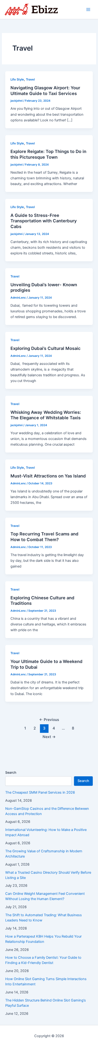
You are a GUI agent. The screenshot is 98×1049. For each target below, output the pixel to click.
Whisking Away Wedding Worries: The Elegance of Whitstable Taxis (45, 415)
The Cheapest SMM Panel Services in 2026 (40, 792)
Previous (49, 719)
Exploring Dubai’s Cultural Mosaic (45, 348)
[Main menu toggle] (88, 9)
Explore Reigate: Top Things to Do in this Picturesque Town (48, 154)
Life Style (17, 79)
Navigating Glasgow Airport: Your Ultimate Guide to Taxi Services (45, 90)
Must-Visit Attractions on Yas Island (48, 475)
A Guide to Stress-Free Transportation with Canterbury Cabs (43, 221)
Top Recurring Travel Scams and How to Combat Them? (44, 536)
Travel (30, 79)
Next (49, 736)
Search (10, 772)
